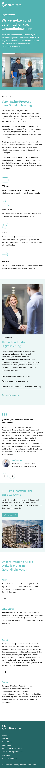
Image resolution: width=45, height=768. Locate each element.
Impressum (6, 755)
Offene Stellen (7, 742)
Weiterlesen (8, 515)
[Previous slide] (5, 476)
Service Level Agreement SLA (12, 752)
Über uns (5, 739)
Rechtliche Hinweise (9, 758)
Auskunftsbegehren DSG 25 (12, 748)
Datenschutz (6, 745)
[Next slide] (12, 476)
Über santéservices (9, 395)
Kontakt (5, 735)
